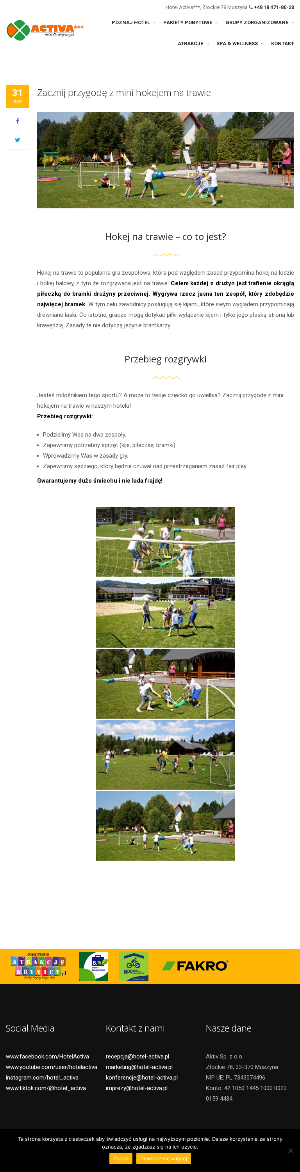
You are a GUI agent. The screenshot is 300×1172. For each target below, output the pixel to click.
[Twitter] (17, 140)
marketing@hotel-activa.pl (139, 1067)
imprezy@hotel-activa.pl (137, 1088)
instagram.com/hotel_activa (42, 1077)
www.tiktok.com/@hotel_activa (46, 1088)
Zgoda (121, 1158)
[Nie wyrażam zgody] (290, 1150)
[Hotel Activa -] (45, 29)
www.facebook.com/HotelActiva (47, 1056)
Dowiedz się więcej (163, 1158)
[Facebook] (18, 121)
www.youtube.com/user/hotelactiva (51, 1067)
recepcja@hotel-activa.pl (137, 1056)
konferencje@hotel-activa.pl (142, 1077)
